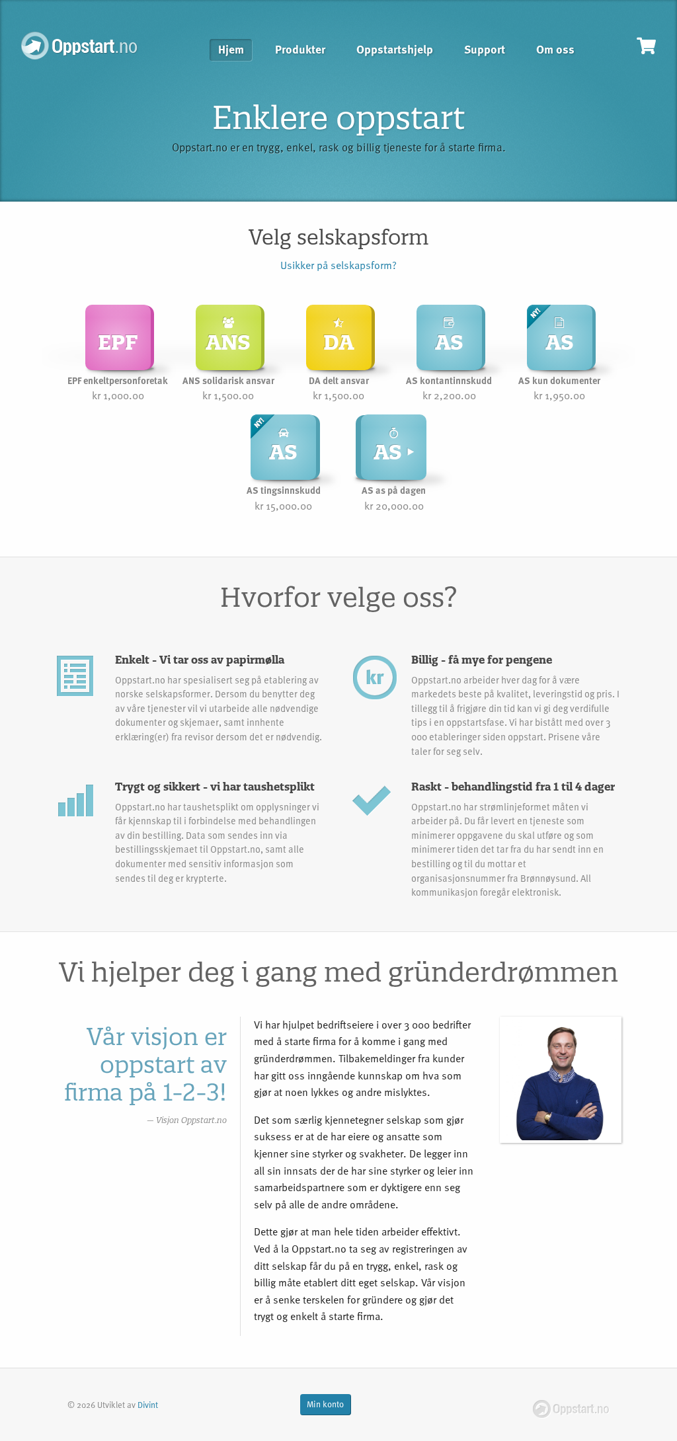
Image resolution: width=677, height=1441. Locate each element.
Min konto (325, 1404)
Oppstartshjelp (394, 49)
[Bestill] (646, 45)
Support (484, 49)
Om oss (555, 49)
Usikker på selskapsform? (338, 265)
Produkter (300, 49)
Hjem (231, 49)
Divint (148, 1404)
